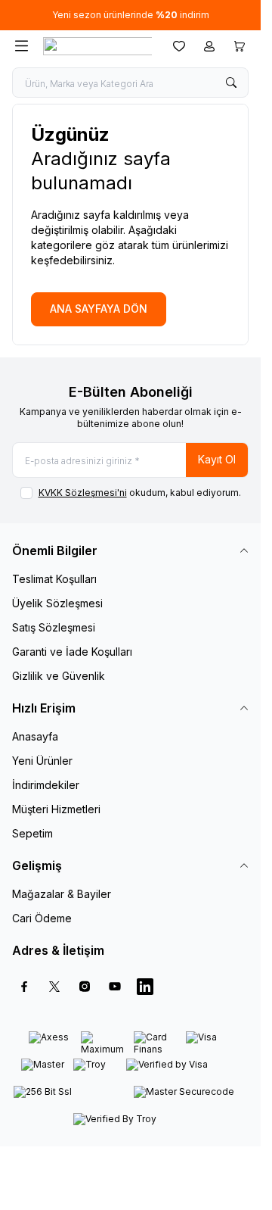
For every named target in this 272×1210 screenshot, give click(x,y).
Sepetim (32, 833)
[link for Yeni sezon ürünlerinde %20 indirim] (130, 15)
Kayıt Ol (217, 459)
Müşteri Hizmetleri (56, 809)
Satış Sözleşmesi (53, 627)
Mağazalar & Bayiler (61, 893)
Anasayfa (35, 736)
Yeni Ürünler (42, 760)
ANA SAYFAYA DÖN (98, 308)
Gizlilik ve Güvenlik (58, 675)
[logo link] (97, 46)
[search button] (231, 82)
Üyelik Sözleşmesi (57, 603)
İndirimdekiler (45, 784)
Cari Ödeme (42, 918)
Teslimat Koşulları (54, 578)
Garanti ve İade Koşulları (72, 651)
